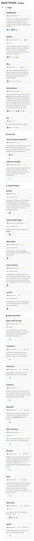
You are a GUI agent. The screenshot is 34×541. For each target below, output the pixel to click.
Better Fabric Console (14, 321)
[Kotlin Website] (10, 155)
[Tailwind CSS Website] (12, 57)
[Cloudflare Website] (19, 57)
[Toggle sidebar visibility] (2, 7)
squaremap (10, 503)
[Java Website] (8, 155)
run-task (9, 292)
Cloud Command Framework (16, 139)
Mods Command (12, 429)
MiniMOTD (10, 407)
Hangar (8, 231)
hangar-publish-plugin (14, 220)
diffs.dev (9, 37)
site (7, 118)
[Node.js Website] (10, 30)
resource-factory (12, 265)
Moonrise (9, 451)
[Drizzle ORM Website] (21, 111)
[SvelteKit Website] (10, 57)
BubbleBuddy (11, 13)
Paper (7, 96)
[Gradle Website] (12, 155)
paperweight (10, 241)
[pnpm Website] (16, 30)
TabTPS (8, 524)
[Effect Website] (12, 30)
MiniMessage (17, 417)
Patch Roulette (11, 88)
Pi (19, 23)
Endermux (10, 385)
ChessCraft (10, 366)
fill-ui (8, 64)
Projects (21, 3)
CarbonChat (10, 346)
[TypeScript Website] (8, 30)
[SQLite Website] (14, 30)
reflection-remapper (13, 162)
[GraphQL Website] (16, 81)
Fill (13, 78)
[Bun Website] (19, 81)
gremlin (9, 191)
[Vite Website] (14, 57)
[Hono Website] (16, 111)
